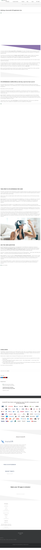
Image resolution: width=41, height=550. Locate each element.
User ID (21, 199)
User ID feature (15, 100)
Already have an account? (20, 498)
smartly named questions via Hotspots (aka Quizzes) (23, 255)
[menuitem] (9, 1)
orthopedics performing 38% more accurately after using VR (16, 249)
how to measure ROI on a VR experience (15, 51)
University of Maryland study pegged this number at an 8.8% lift (10, 248)
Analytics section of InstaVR (19, 55)
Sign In (20, 538)
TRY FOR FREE (20, 537)
